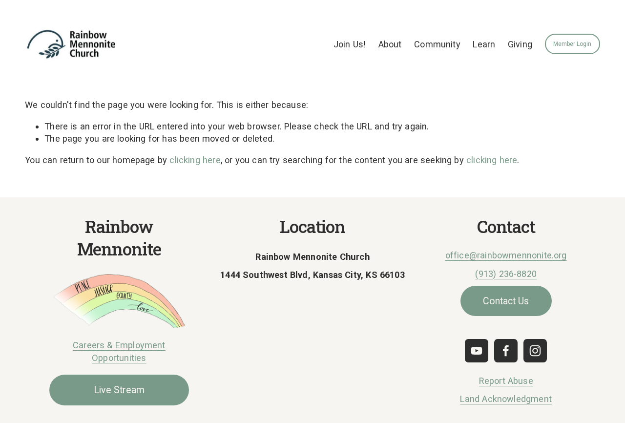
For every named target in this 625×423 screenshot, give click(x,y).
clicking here (194, 160)
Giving (520, 44)
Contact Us (506, 301)
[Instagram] (535, 350)
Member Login (572, 44)
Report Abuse (506, 381)
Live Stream (119, 390)
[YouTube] (476, 350)
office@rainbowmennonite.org (506, 255)
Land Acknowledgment (505, 399)
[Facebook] (506, 350)
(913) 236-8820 (506, 274)
